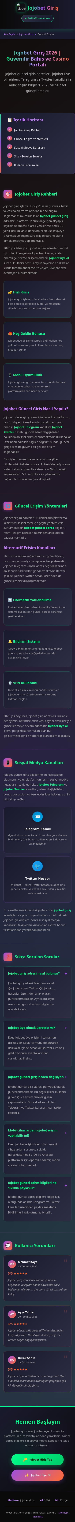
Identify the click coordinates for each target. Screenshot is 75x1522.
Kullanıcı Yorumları (26, 165)
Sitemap (63, 1512)
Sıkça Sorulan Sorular (28, 156)
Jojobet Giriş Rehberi (27, 130)
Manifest (38, 1516)
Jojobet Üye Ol (37, 1475)
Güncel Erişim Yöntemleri (31, 139)
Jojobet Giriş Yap (37, 1459)
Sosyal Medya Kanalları (29, 148)
